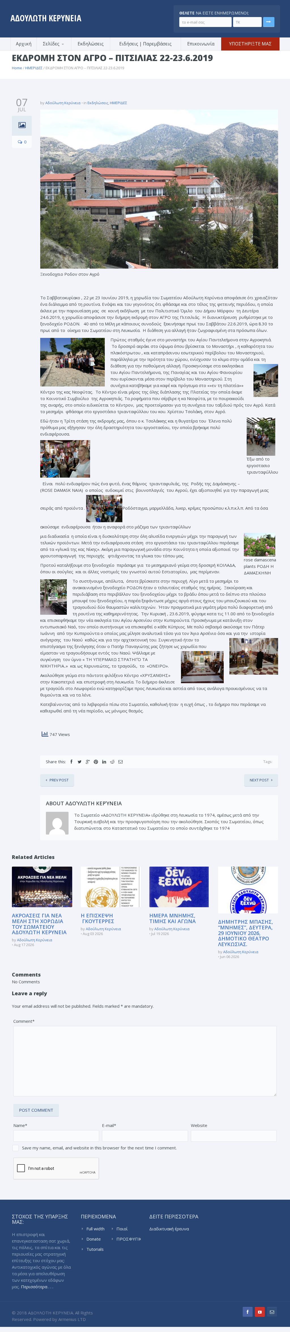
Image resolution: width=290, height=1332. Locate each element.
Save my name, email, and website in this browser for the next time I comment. (99, 1148)
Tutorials (95, 1249)
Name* (20, 1125)
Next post (259, 780)
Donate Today (93, 1239)
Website (199, 1125)
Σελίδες (51, 44)
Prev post (59, 780)
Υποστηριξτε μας (250, 44)
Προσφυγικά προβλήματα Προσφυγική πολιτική (64, 49)
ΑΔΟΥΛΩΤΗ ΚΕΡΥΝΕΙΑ (45, 18)
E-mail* (109, 1125)
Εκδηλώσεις (91, 44)
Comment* (24, 1021)
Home (17, 67)
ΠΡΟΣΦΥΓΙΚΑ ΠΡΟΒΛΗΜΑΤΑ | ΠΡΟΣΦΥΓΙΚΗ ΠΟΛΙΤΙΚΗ (128, 1239)
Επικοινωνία (200, 44)
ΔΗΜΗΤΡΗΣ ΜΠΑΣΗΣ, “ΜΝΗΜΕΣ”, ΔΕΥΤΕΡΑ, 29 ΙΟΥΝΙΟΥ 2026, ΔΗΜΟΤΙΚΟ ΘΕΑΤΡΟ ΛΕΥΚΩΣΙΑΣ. (245, 933)
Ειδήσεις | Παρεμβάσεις (145, 44)
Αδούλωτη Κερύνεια (62, 102)
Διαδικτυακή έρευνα (169, 1228)
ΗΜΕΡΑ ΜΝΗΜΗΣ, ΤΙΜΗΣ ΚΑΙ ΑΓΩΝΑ (172, 918)
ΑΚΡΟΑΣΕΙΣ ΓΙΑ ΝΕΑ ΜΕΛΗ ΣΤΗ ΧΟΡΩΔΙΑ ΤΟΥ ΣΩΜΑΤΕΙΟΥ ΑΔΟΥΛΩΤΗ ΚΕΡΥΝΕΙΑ (39, 924)
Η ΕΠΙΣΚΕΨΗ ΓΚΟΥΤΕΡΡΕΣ (97, 918)
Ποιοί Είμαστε (124, 1229)
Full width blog (95, 1229)
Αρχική (23, 44)
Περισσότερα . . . (37, 1286)
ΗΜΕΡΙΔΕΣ (33, 67)
